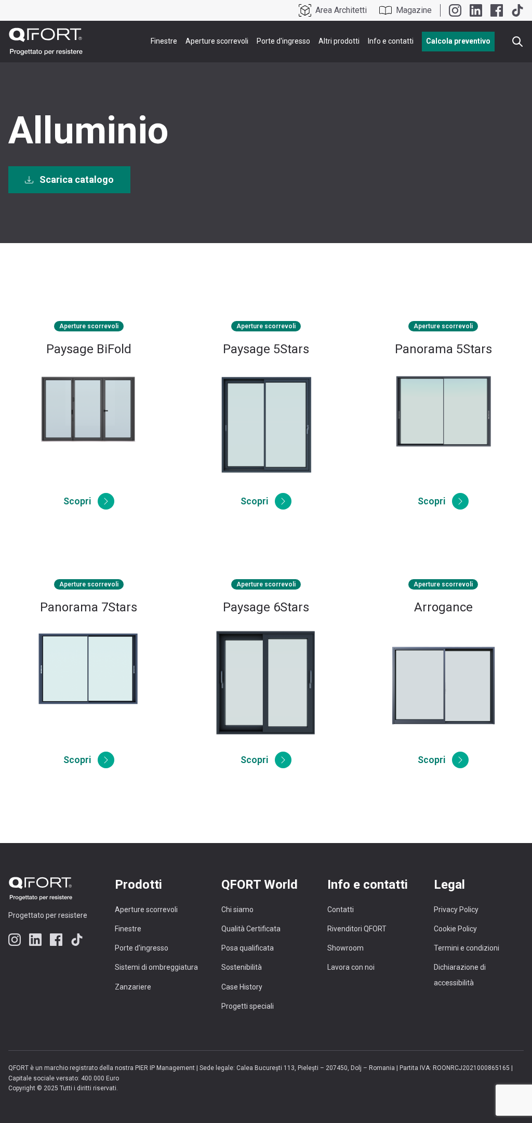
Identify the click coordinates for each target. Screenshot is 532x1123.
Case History (241, 987)
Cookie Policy (455, 929)
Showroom (345, 948)
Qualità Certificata (251, 929)
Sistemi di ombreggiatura (156, 967)
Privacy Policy (456, 909)
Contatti (340, 909)
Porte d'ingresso (283, 41)
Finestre (164, 41)
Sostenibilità (241, 967)
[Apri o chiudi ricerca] (517, 41)
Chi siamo (237, 909)
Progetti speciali (247, 1006)
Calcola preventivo (458, 41)
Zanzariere (133, 987)
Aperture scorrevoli (216, 41)
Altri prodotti (339, 41)
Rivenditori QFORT (357, 929)
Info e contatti (391, 41)
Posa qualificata (247, 948)
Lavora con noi (351, 967)
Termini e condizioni (466, 948)
